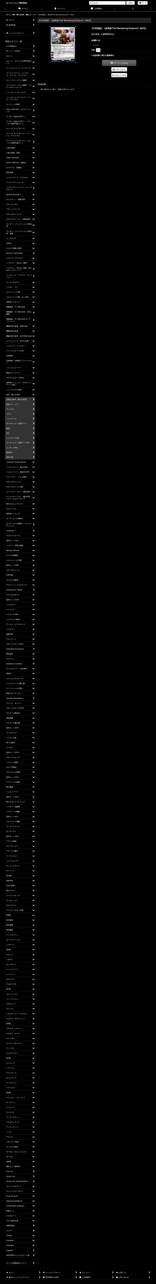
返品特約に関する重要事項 (103, 55)
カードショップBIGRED (16, 3)
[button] (133, 9)
